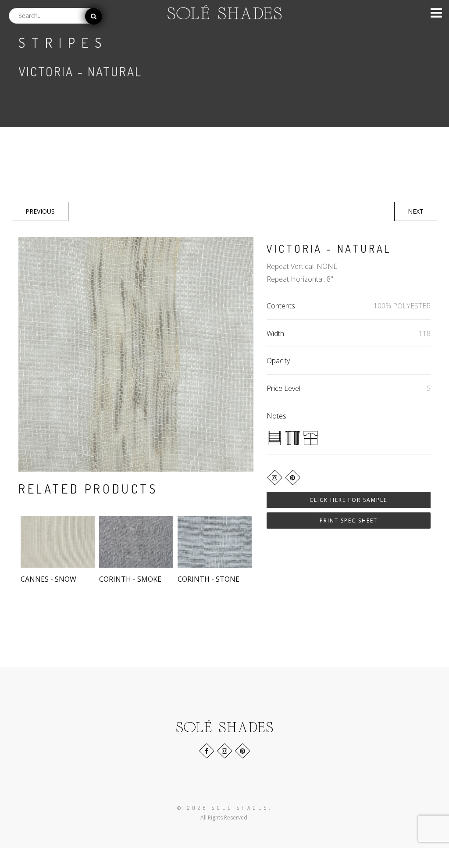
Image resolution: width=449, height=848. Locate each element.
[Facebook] (206, 750)
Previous (40, 211)
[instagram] (274, 477)
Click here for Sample (348, 500)
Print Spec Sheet (349, 520)
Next (416, 211)
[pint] (292, 477)
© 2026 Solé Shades (223, 808)
